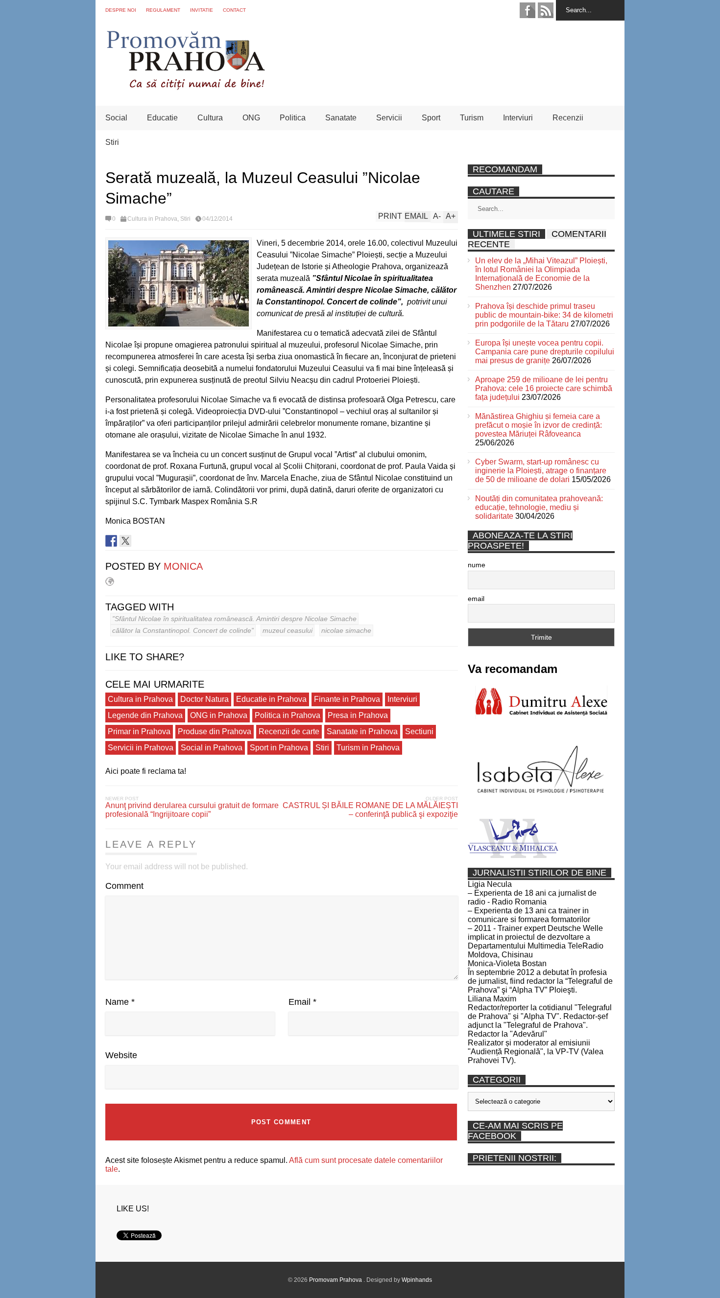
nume (476, 565)
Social (116, 118)
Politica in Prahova (287, 715)
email (476, 599)
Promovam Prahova (336, 1279)
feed (545, 10)
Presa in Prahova (358, 715)
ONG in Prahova (218, 715)
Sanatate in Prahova (362, 731)
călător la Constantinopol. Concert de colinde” (183, 630)
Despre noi (120, 10)
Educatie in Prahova (271, 699)
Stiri (112, 142)
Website (121, 1055)
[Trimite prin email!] (154, 541)
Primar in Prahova (139, 731)
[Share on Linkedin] (139, 541)
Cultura (210, 118)
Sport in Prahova (279, 747)
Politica (293, 118)
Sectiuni (419, 731)
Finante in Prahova (347, 699)
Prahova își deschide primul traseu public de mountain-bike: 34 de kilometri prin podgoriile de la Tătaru (544, 315)
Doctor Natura (204, 699)
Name (120, 1002)
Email (302, 1002)
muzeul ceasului (287, 630)
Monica (183, 566)
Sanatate (341, 118)
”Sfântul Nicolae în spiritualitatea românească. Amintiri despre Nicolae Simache (234, 619)
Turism (471, 118)
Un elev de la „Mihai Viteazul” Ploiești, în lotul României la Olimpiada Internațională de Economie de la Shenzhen (541, 273)
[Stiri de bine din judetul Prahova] (185, 87)
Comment (124, 886)
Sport (431, 118)
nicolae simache (346, 630)
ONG (251, 118)
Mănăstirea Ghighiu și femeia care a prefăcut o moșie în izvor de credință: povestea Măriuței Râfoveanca (538, 425)
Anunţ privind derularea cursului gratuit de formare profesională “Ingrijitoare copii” (192, 809)
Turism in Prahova (368, 747)
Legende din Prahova (145, 715)
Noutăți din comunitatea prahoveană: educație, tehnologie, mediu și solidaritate (539, 507)
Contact (234, 10)
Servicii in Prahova (140, 747)
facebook (527, 10)
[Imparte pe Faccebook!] (111, 541)
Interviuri (518, 118)
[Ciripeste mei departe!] (125, 541)
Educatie (162, 118)
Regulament (163, 10)
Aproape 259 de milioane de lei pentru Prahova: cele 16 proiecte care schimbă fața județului (543, 388)
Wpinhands (417, 1279)
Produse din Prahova (214, 731)
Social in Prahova (211, 747)
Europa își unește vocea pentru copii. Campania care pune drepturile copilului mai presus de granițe (544, 352)
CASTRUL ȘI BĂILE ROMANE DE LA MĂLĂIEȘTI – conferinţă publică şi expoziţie (370, 809)
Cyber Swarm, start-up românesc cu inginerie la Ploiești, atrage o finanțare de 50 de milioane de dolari (540, 471)
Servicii (389, 118)
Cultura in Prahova (152, 218)
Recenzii (567, 118)
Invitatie (201, 10)
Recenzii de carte (289, 731)
